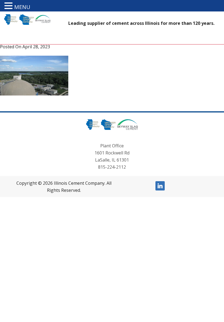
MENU (22, 7)
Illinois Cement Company (5, 23)
